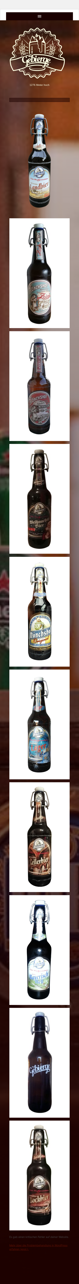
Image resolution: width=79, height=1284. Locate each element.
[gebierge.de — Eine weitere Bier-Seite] (39, 53)
